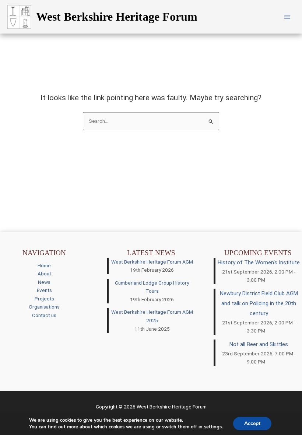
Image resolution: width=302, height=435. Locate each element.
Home (44, 265)
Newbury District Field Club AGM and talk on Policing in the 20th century (259, 303)
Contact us (44, 315)
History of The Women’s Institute (259, 262)
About (44, 273)
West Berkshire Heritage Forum (116, 16)
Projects (44, 299)
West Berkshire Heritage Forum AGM (152, 262)
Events (44, 290)
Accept (252, 423)
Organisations (44, 307)
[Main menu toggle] (287, 16)
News (44, 282)
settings (213, 427)
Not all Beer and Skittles (258, 344)
